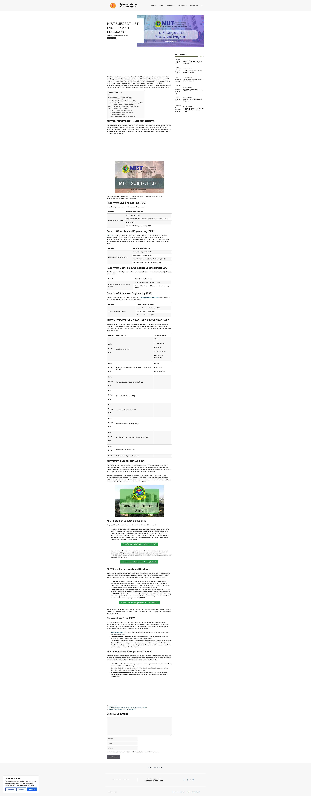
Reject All (21, 789)
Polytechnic (181, 5)
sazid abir (109, 35)
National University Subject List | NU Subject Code (122, 709)
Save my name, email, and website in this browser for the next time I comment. (134, 752)
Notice (161, 5)
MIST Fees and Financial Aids (118, 109)
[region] (21, 784)
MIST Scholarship (117, 632)
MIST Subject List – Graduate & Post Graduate (124, 106)
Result (152, 5)
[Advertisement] (139, 64)
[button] (202, 5)
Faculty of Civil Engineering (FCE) (121, 99)
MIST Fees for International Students (123, 112)
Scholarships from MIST (119, 114)
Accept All (32, 789)
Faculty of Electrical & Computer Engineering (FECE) (127, 103)
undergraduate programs (150, 297)
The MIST (110, 235)
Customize (11, 789)
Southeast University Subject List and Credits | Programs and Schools (128, 707)
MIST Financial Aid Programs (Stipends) (123, 116)
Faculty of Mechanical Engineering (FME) (124, 101)
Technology (170, 5)
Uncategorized (111, 38)
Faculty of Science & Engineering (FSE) (123, 104)
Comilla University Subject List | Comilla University (192, 71)
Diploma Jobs (194, 5)
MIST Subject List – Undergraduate (120, 97)
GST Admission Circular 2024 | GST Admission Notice (193, 80)
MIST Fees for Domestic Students (122, 110)
